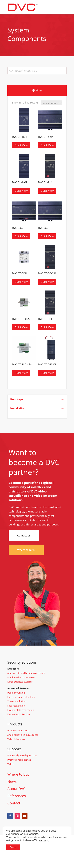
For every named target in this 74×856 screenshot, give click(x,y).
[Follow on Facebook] (10, 816)
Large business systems (20, 681)
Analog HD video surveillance (22, 734)
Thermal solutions (17, 701)
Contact (13, 803)
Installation (18, 408)
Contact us (24, 535)
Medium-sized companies (21, 677)
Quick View (21, 145)
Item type (16, 399)
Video (10, 764)
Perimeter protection (18, 714)
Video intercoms (16, 739)
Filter (39, 90)
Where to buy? (26, 550)
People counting (16, 692)
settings (44, 840)
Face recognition (16, 705)
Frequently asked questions (22, 755)
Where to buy (18, 774)
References (16, 795)
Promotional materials (19, 759)
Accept (13, 847)
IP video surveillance (18, 730)
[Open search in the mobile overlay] (37, 70)
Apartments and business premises (26, 673)
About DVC (16, 788)
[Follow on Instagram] (17, 816)
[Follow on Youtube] (24, 816)
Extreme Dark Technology (21, 697)
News (12, 781)
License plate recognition (20, 710)
